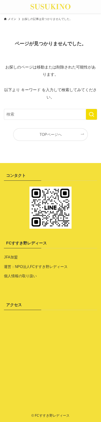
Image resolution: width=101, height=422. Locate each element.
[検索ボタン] (94, 6)
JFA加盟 (11, 257)
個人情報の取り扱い (20, 276)
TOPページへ (51, 134)
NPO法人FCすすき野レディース (41, 267)
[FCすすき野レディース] (50, 6)
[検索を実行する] (91, 114)
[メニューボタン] (6, 6)
